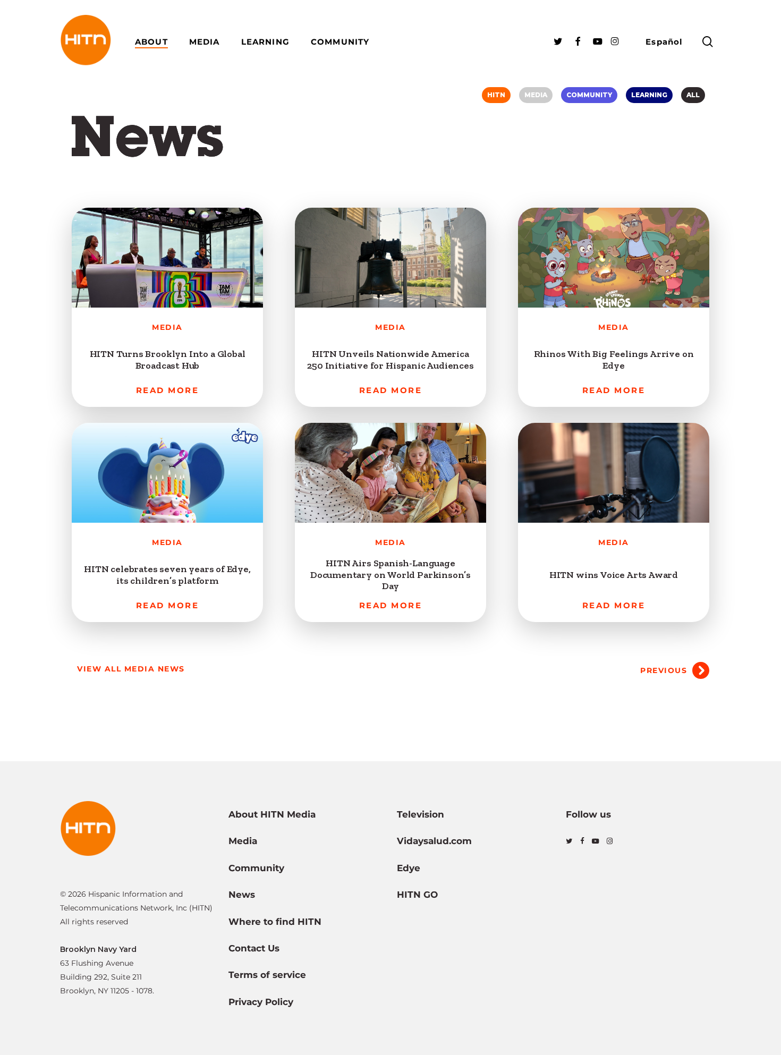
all (693, 95)
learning (649, 95)
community (589, 95)
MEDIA (535, 95)
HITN (496, 95)
